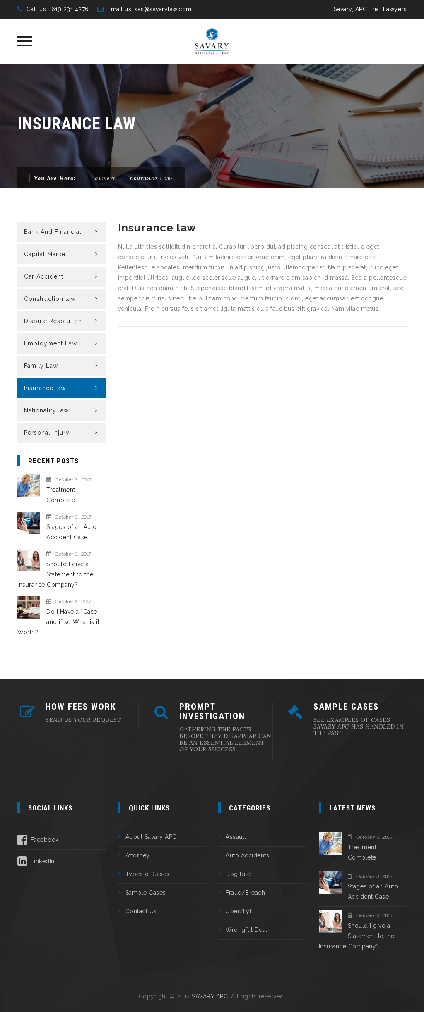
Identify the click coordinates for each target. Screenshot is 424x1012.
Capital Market (45, 254)
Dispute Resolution (53, 321)
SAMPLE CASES (346, 707)
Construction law (50, 298)
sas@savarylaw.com (163, 9)
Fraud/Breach (245, 892)
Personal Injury (47, 432)
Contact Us (141, 911)
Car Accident (43, 276)
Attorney (137, 855)
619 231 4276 (69, 9)
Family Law (41, 365)
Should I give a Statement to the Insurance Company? (55, 574)
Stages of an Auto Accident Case (71, 532)
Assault (236, 836)
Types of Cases (147, 874)
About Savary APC (151, 836)
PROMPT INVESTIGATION (212, 711)
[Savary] (212, 41)
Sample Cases (145, 892)
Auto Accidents (247, 855)
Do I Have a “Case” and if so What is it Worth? (58, 622)
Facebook (45, 839)
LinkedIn (43, 861)
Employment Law (50, 343)
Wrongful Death (248, 929)
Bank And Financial (53, 232)
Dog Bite (238, 874)
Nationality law (46, 410)
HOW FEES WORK (81, 707)
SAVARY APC (210, 996)
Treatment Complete (60, 494)
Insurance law (45, 388)
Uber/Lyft (239, 911)
